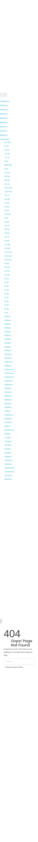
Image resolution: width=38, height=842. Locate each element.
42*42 (7, 195)
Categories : (5, 101)
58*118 (7, 180)
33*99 (6, 203)
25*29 (6, 241)
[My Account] (0, 89)
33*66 (6, 207)
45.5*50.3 (8, 188)
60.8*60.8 (8, 165)
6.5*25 (7, 173)
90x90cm (4, 126)
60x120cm (4, 114)
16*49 (6, 290)
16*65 (6, 282)
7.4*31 (6, 157)
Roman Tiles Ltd (11, 753)
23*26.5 (7, 248)
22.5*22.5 (8, 256)
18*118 (6, 279)
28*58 (6, 229)
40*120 (7, 199)
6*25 (6, 169)
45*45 (7, 184)
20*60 (6, 263)
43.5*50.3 (8, 192)
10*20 (6, 305)
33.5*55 (7, 214)
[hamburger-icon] (3, 95)
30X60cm (4, 105)
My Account (5, 91)
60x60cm (4, 118)
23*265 (7, 245)
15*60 (6, 286)
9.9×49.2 (7, 142)
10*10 (6, 313)
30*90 (6, 222)
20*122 (7, 271)
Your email (5, 699)
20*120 (7, 275)
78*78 (6, 150)
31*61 (6, 218)
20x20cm (4, 131)
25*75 (6, 237)
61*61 (6, 161)
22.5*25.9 (8, 252)
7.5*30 (7, 154)
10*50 (6, 294)
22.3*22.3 (8, 260)
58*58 (7, 176)
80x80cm (4, 122)
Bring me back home (14, 667)
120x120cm (4, 110)
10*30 (6, 301)
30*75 (6, 226)
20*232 (7, 267)
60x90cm (4, 135)
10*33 (6, 298)
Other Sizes (4, 139)
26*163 (7, 233)
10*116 (6, 309)
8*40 (6, 146)
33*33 (6, 211)
